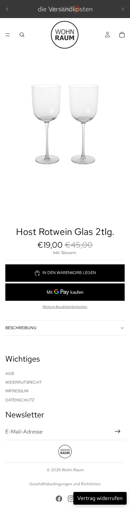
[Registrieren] (118, 431)
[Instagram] (71, 499)
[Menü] (7, 34)
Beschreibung (21, 328)
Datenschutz (19, 400)
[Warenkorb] (122, 34)
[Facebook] (59, 499)
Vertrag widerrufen (100, 498)
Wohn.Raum (73, 470)
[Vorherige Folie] (7, 9)
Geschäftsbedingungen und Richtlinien (65, 484)
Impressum (16, 391)
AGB (9, 373)
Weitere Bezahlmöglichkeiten (65, 306)
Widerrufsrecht (23, 382)
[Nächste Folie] (122, 9)
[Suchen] (22, 34)
